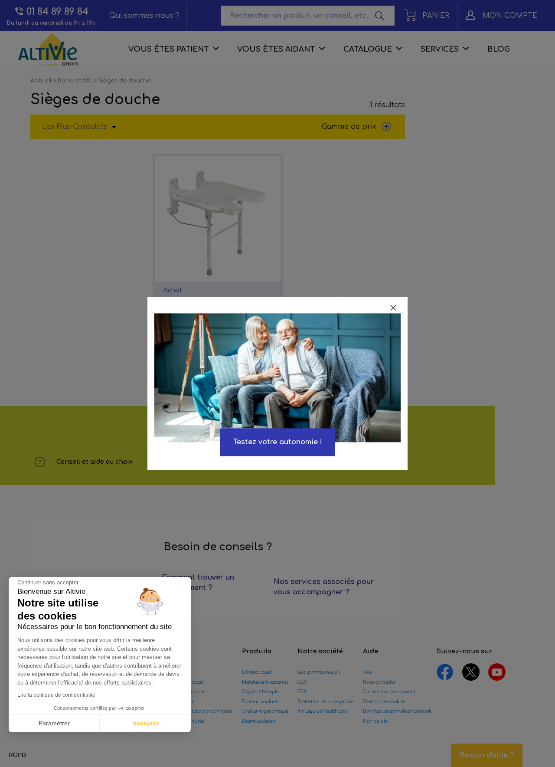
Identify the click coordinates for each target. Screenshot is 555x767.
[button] (17, 755)
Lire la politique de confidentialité (56, 695)
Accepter (145, 723)
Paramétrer (54, 723)
